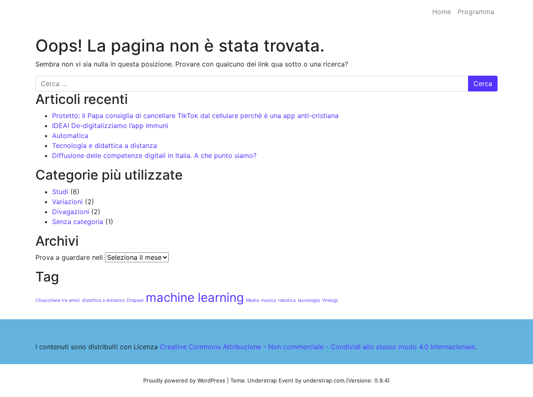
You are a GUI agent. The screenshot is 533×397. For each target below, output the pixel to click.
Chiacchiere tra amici (57, 300)
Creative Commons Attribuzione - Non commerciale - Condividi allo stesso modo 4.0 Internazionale (317, 347)
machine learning (195, 297)
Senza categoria (77, 221)
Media (252, 300)
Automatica (70, 135)
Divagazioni (70, 211)
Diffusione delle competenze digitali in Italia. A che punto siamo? (154, 155)
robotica (287, 300)
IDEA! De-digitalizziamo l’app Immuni (110, 125)
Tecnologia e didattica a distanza (104, 145)
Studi (60, 191)
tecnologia (309, 300)
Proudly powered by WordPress (184, 380)
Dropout (135, 300)
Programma (476, 11)
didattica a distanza (103, 300)
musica (268, 300)
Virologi (330, 300)
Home (441, 11)
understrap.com (323, 380)
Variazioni (67, 201)
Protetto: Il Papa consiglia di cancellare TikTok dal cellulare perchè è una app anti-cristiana (195, 115)
